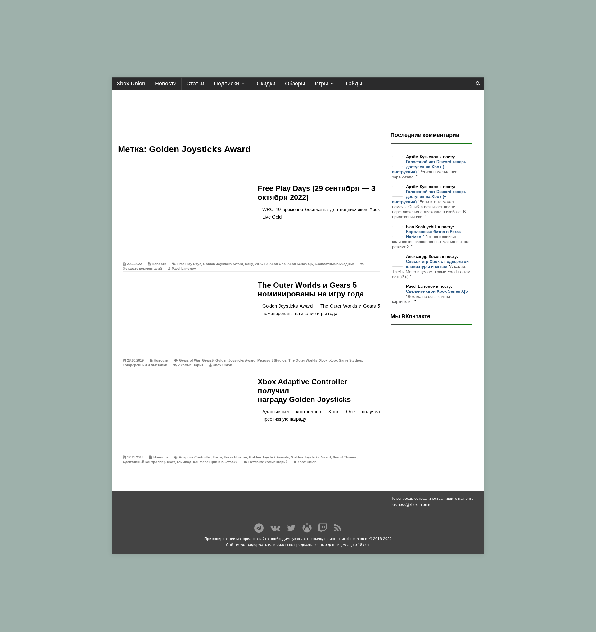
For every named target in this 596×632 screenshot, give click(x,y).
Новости (166, 83)
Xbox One (277, 264)
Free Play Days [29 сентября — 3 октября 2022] (316, 192)
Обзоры (295, 83)
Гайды (354, 83)
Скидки (266, 83)
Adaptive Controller (195, 457)
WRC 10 (261, 264)
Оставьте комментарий (142, 268)
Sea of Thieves (345, 457)
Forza (217, 457)
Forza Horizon (235, 457)
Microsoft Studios (272, 360)
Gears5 (208, 360)
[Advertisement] (298, 108)
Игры (321, 83)
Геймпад (184, 462)
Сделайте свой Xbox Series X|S (437, 291)
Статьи (195, 83)
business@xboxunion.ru (411, 505)
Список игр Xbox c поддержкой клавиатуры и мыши (437, 264)
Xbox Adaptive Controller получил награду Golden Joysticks (304, 390)
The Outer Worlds (302, 360)
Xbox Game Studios (345, 360)
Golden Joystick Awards (269, 457)
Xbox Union (130, 83)
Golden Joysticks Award (223, 264)
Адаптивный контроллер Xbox (149, 462)
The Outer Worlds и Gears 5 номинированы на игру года (311, 289)
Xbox (323, 360)
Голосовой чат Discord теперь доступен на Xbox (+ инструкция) (429, 167)
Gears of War (189, 360)
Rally (249, 264)
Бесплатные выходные (334, 264)
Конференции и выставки (145, 365)
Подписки (226, 83)
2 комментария (190, 365)
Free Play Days (189, 264)
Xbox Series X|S (300, 264)
